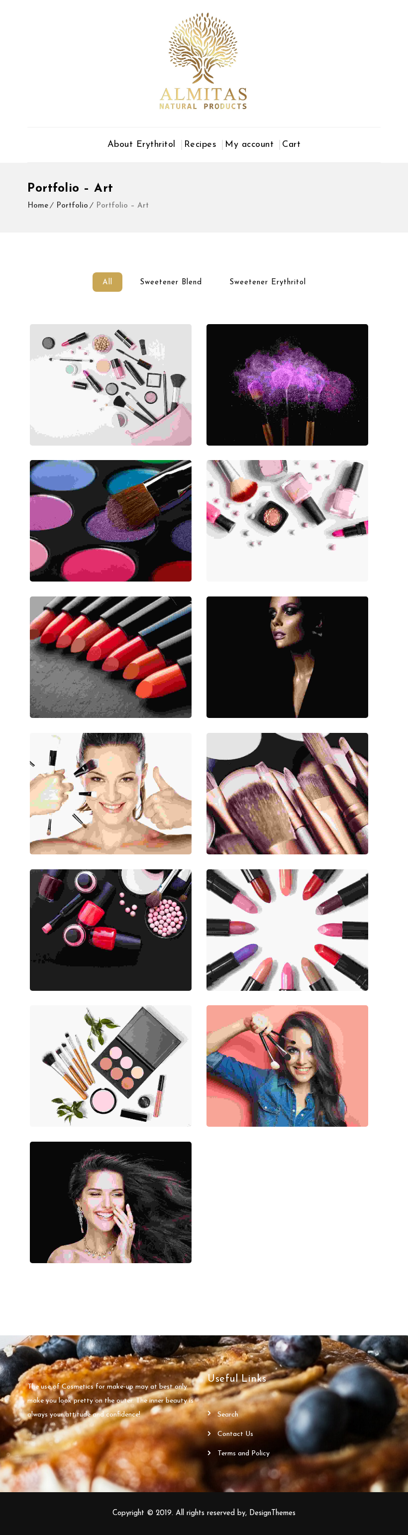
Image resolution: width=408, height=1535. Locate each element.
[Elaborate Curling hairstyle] (111, 1202)
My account (249, 144)
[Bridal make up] (287, 385)
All (107, 282)
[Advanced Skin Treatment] (111, 385)
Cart (291, 144)
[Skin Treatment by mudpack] (111, 794)
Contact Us (235, 1434)
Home (37, 206)
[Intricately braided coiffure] (111, 657)
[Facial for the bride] (111, 521)
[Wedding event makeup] (287, 1066)
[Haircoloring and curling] (287, 521)
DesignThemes (272, 1513)
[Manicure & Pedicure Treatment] (111, 1066)
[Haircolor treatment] (287, 930)
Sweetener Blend (171, 282)
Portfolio (72, 206)
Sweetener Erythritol (267, 282)
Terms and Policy (243, 1453)
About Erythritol (141, 144)
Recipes (200, 144)
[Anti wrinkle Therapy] (111, 930)
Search (227, 1414)
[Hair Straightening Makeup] (287, 657)
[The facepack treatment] (287, 794)
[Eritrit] (204, 61)
